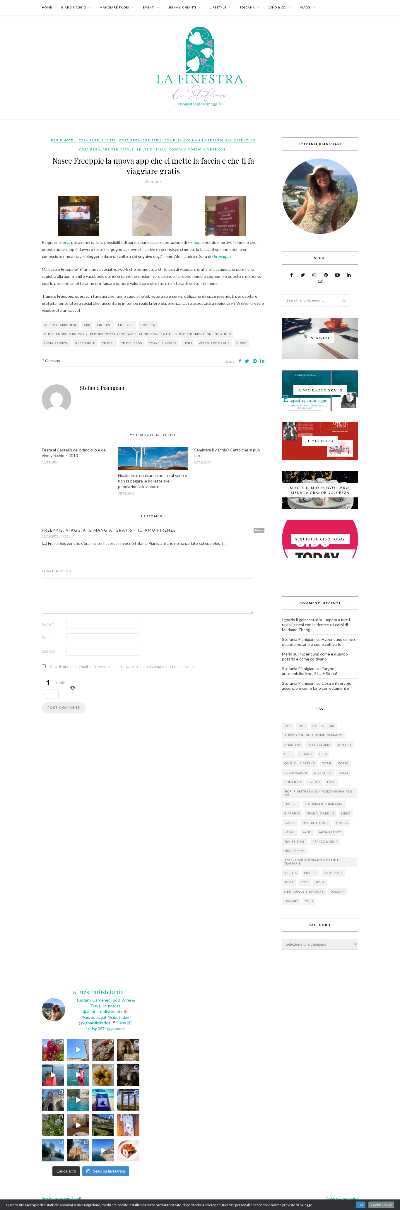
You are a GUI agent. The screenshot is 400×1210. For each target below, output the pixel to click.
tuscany (291, 901)
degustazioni (295, 772)
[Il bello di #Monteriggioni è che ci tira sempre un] (53, 1150)
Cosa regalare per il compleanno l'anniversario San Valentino (187, 140)
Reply (259, 530)
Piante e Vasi (295, 841)
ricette (310, 872)
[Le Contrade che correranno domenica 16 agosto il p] (78, 1050)
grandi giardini (320, 813)
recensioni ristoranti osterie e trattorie (311, 862)
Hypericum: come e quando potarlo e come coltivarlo (319, 642)
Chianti (306, 754)
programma (294, 851)
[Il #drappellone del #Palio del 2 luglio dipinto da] (128, 1125)
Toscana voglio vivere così (198, 149)
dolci (343, 772)
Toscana (338, 891)
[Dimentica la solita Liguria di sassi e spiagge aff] (103, 1150)
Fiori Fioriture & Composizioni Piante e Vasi (318, 793)
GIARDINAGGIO (73, 7)
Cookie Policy (381, 1205)
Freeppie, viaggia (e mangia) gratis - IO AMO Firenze (109, 530)
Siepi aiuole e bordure (304, 891)
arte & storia (319, 744)
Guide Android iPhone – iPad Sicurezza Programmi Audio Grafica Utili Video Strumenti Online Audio (137, 334)
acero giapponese (60, 325)
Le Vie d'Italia (151, 149)
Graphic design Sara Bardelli (62, 1198)
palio (307, 832)
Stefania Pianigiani (102, 387)
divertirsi (322, 772)
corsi (326, 763)
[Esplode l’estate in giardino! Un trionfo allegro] (53, 1125)
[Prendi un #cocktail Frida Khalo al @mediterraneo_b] (53, 1075)
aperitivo (292, 744)
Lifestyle (218, 7)
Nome (48, 624)
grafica (148, 325)
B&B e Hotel (63, 140)
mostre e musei (315, 822)
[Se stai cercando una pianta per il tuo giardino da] (53, 1050)
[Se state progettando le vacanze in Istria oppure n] (103, 1075)
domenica (293, 782)
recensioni (85, 343)
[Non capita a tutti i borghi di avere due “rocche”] (128, 1100)
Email (48, 637)
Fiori (331, 782)
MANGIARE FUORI (114, 7)
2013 (301, 726)
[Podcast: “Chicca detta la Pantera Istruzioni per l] (103, 1100)
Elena (64, 242)
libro (346, 813)
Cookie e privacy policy (342, 1198)
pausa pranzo (330, 832)
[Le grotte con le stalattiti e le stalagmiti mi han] (128, 1075)
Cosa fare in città (97, 140)
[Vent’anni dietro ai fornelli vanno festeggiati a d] (103, 1050)
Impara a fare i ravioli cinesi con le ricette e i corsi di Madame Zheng (316, 624)
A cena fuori (323, 726)
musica (342, 822)
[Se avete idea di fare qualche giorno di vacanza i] (78, 1100)
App (87, 325)
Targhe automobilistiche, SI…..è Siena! (309, 671)
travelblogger (163, 343)
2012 (287, 726)
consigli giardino (299, 763)
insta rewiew (56, 343)
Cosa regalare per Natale (106, 149)
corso (343, 763)
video (241, 343)
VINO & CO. (277, 7)
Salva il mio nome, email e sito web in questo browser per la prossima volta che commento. (121, 666)
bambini (344, 744)
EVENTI (149, 7)
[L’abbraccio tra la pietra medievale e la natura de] (53, 1100)
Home (47, 7)
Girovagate (222, 256)
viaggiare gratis (214, 343)
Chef (288, 754)
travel (108, 343)
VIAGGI (306, 7)
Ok (360, 1205)
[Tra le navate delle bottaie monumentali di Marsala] (128, 1050)
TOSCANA (247, 7)
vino (309, 901)
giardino (292, 813)
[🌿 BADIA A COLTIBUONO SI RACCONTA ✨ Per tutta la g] (103, 1125)
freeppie (126, 325)
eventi (314, 782)
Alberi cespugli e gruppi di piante (313, 735)
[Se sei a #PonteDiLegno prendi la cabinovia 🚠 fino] (78, 1075)
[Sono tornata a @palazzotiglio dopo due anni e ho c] (128, 1150)
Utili (188, 343)
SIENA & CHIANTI (182, 7)
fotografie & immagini (324, 804)
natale (290, 832)
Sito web (48, 651)
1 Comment (51, 360)
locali (289, 822)
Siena (320, 882)
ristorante (333, 872)
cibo (323, 754)
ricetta (290, 872)
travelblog (131, 343)
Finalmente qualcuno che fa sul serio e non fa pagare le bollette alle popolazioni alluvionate (152, 481)
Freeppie (196, 242)
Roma (289, 882)
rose (305, 882)
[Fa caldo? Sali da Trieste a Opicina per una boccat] (78, 1125)
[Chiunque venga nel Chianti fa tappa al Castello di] (78, 1150)
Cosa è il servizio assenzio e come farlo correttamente (316, 686)
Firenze (104, 325)
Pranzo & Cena (325, 841)
